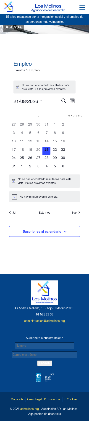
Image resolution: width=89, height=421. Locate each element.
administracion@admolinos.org (44, 321)
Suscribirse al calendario (42, 231)
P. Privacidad (52, 399)
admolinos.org (29, 409)
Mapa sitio (17, 399)
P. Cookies (70, 399)
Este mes (44, 212)
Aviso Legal (34, 399)
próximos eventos (54, 89)
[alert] (44, 87)
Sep (74, 212)
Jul (14, 212)
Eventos (19, 70)
